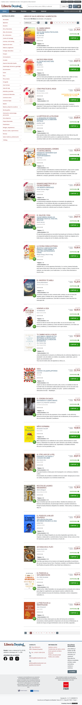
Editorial (77, 1)
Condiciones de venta (15, 1)
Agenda (64, 1)
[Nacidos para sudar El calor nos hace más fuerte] (29, 66)
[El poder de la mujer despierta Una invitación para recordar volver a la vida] (29, 524)
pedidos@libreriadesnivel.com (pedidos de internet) (37, 664)
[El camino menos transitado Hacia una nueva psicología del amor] (29, 35)
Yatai (39, 369)
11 (75, 23)
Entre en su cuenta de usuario (71, 11)
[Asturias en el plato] (29, 554)
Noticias (70, 1)
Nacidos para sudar (45, 59)
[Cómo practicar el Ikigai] (29, 96)
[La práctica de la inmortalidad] (29, 610)
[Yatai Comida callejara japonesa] (29, 375)
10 (72, 23)
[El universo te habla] (29, 287)
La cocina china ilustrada (47, 246)
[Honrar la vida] (29, 317)
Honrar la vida (43, 308)
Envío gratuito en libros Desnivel (28, 1)
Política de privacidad (54, 655)
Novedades (6, 19)
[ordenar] (38, 23)
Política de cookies (53, 657)
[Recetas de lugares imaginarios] (29, 493)
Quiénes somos (5, 1)
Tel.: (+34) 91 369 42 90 (38, 652)
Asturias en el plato (45, 547)
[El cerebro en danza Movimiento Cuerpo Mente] (29, 406)
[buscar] (70, 6)
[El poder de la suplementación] (29, 580)
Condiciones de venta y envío (56, 649)
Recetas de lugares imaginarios (44, 486)
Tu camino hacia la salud (47, 334)
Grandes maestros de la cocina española (46, 184)
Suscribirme (72, 671)
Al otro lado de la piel (46, 454)
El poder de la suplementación (43, 574)
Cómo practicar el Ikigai (46, 88)
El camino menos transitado (43, 29)
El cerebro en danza (45, 398)
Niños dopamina (43, 426)
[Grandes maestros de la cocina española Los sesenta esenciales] (29, 191)
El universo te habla (45, 280)
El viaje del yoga (43, 215)
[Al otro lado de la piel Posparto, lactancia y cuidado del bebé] (29, 462)
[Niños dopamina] (29, 434)
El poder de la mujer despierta (45, 516)
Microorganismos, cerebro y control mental (48, 150)
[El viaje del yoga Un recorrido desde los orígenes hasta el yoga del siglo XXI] (29, 221)
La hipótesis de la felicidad (47, 116)
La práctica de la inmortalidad (43, 604)
